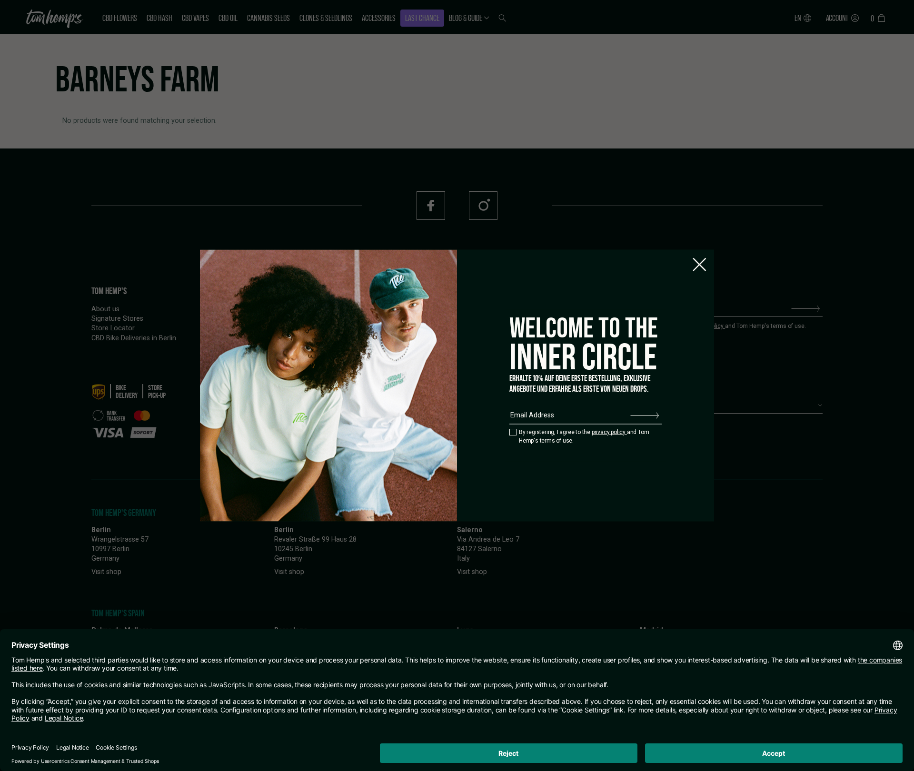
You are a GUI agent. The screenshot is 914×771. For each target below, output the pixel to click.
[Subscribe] (644, 415)
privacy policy (609, 431)
